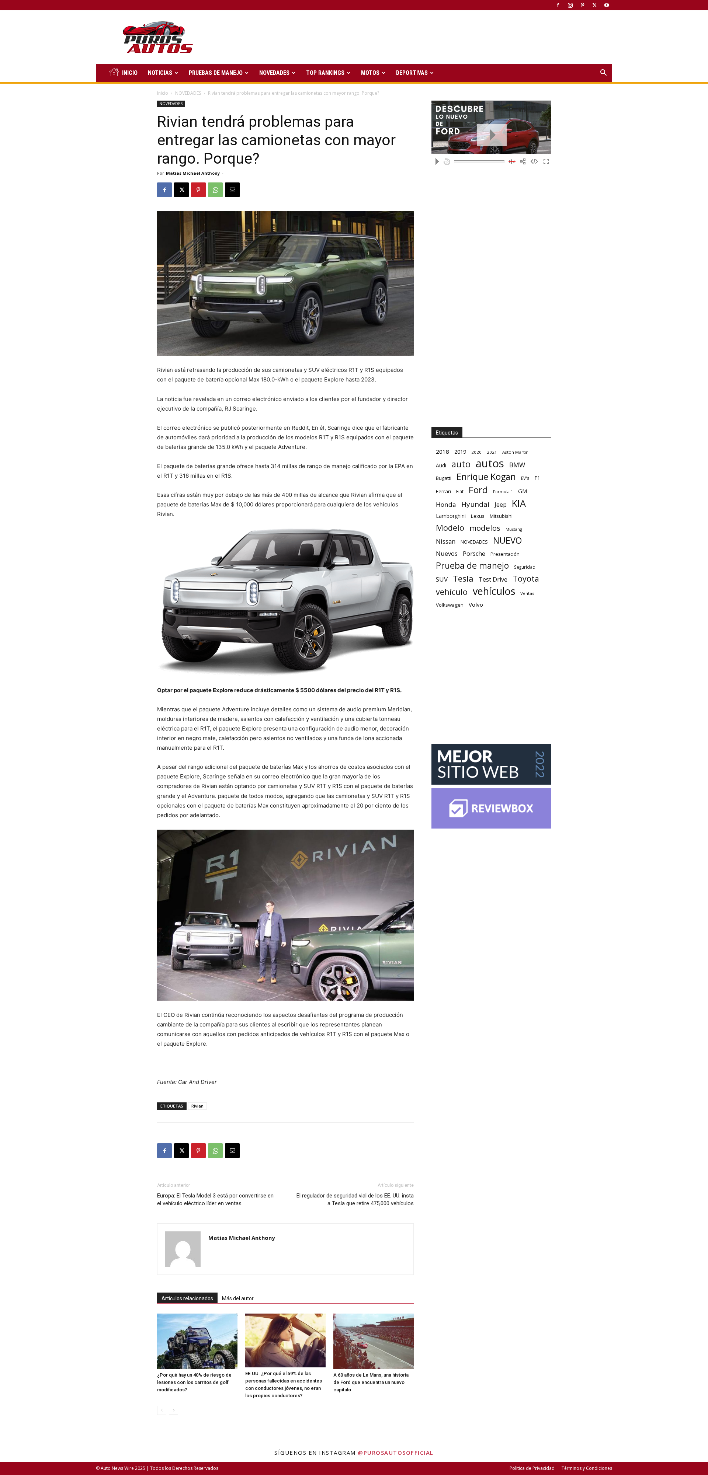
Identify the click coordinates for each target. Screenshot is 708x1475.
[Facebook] (557, 5)
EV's (525, 478)
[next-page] (173, 1410)
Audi (441, 465)
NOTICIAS (160, 72)
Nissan (445, 541)
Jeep (500, 504)
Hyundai (475, 504)
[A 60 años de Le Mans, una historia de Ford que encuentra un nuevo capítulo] (373, 1341)
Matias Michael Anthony (193, 173)
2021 (492, 452)
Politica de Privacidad (532, 1468)
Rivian (197, 1106)
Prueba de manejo (472, 565)
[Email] (232, 189)
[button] (603, 73)
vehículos (494, 591)
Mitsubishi (501, 516)
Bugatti (443, 478)
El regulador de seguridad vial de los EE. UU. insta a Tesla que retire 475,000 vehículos (355, 1199)
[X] (594, 5)
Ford (478, 490)
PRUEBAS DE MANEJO (216, 72)
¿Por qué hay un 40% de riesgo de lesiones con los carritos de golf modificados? (194, 1382)
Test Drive (493, 579)
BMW (517, 465)
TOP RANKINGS (325, 72)
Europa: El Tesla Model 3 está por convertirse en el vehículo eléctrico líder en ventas (215, 1199)
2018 (442, 451)
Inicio (162, 93)
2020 (476, 452)
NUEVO (507, 540)
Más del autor (238, 1298)
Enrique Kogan (486, 477)
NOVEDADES (274, 72)
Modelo (450, 527)
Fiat (460, 491)
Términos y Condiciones (587, 1468)
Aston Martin (515, 452)
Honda (446, 504)
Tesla (463, 578)
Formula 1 (503, 491)
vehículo (452, 592)
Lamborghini (451, 515)
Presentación (505, 554)
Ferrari (443, 491)
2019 (460, 451)
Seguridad (524, 567)
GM (522, 491)
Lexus (478, 516)
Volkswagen (450, 604)
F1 (537, 477)
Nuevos (447, 553)
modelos (484, 528)
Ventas (527, 593)
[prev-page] (161, 1410)
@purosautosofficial (396, 1452)
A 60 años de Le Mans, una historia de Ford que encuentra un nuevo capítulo (371, 1382)
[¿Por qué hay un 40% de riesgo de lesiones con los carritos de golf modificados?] (197, 1341)
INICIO (130, 72)
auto (461, 464)
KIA (519, 503)
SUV (442, 579)
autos (490, 463)
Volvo (476, 604)
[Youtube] (606, 5)
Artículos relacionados (187, 1298)
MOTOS (370, 72)
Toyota (526, 578)
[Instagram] (570, 5)
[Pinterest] (582, 5)
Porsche (474, 554)
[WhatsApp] (215, 189)
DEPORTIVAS (412, 72)
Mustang (514, 529)
